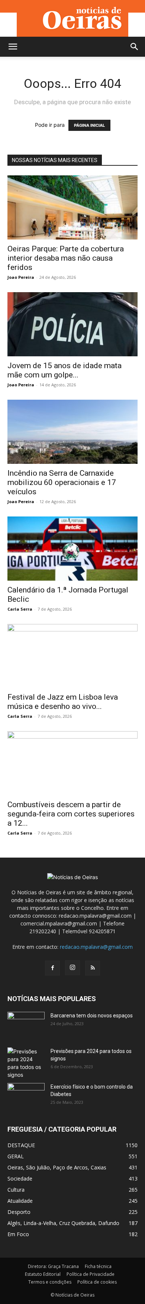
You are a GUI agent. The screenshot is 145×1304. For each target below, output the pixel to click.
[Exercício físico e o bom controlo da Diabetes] (26, 1096)
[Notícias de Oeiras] (72, 18)
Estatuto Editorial (43, 1274)
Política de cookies (97, 1282)
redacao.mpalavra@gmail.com (96, 946)
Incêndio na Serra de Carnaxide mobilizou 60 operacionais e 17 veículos (61, 482)
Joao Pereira (20, 277)
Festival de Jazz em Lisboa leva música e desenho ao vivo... (62, 702)
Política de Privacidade (91, 1274)
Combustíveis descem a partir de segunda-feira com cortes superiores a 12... (71, 814)
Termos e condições (49, 1282)
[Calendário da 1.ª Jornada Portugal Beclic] (72, 548)
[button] (13, 47)
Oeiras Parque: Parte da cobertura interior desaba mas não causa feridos (65, 258)
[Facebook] (52, 968)
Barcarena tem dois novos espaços (92, 1016)
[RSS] (92, 968)
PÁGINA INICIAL (89, 125)
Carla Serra (19, 609)
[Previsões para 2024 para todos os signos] (26, 1063)
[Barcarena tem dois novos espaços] (26, 1025)
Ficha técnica (98, 1266)
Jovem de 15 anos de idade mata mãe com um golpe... (64, 370)
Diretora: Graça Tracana (53, 1266)
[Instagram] (72, 967)
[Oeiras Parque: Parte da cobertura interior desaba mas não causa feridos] (72, 207)
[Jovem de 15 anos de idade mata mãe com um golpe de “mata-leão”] (72, 324)
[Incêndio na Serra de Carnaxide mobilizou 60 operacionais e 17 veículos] (72, 432)
